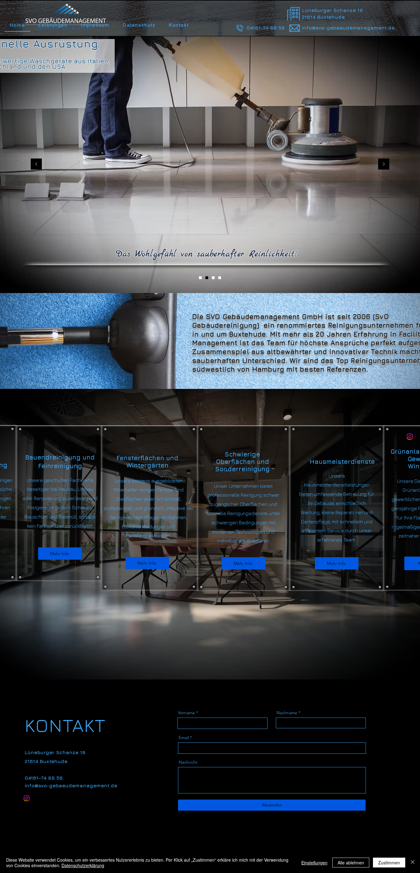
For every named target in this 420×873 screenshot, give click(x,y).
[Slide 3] (213, 277)
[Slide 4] (219, 277)
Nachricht (188, 762)
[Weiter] (383, 164)
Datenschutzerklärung (82, 865)
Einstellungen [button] (314, 862)
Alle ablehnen (351, 862)
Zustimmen (389, 862)
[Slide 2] (206, 277)
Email (184, 737)
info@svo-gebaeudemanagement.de (348, 27)
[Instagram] (410, 436)
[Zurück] (36, 164)
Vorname (186, 713)
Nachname (286, 713)
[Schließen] (412, 862)
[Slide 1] (200, 277)
